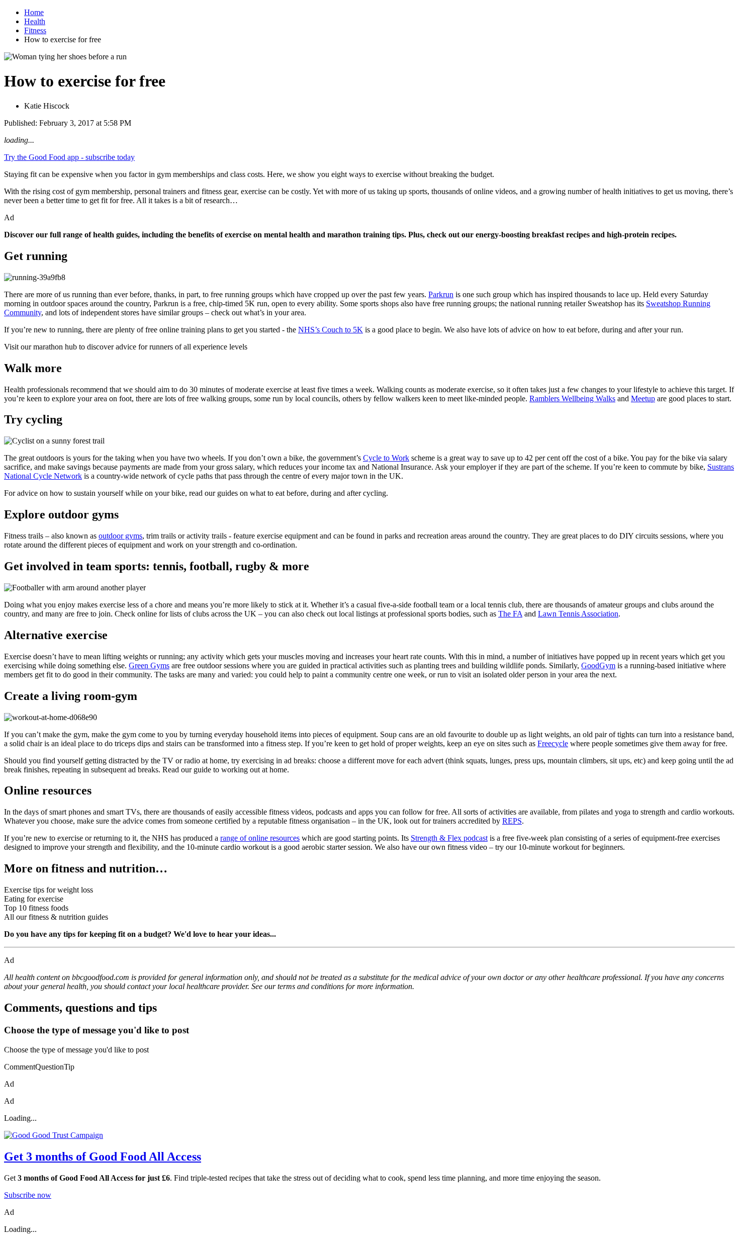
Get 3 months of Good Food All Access (102, 1156)
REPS (512, 821)
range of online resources (260, 838)
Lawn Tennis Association (578, 613)
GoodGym (598, 665)
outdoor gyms (120, 535)
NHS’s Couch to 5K (330, 329)
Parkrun (440, 294)
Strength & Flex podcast (449, 838)
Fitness (35, 30)
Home (34, 12)
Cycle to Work (386, 458)
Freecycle (552, 743)
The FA (510, 613)
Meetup (643, 398)
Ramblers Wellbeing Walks (572, 398)
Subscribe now (27, 1195)
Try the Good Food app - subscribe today (69, 157)
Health (34, 21)
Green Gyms (149, 665)
